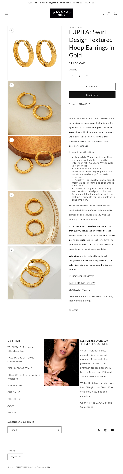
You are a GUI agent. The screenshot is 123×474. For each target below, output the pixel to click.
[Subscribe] (58, 429)
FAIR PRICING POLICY (82, 282)
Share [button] (75, 310)
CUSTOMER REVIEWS (81, 276)
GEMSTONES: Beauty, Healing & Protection (24, 377)
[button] (6, 13)
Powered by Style (44, 467)
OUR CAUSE (14, 392)
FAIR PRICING (15, 385)
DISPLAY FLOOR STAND (20, 368)
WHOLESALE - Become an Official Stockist (21, 349)
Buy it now (92, 95)
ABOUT (11, 405)
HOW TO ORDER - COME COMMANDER (21, 359)
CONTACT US (14, 399)
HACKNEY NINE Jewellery (25, 467)
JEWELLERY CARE (79, 289)
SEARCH (12, 412)
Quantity (73, 70)
